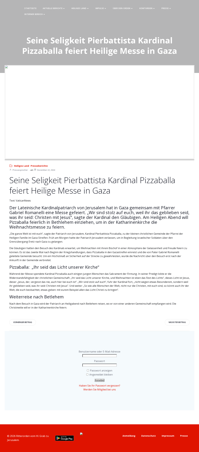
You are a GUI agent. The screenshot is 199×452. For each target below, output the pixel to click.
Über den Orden (121, 8)
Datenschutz (148, 435)
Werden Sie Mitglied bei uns (99, 389)
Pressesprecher (20, 170)
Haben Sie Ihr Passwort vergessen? (99, 385)
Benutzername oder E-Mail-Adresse (99, 351)
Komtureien (146, 8)
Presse (165, 8)
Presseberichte (39, 165)
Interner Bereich (33, 14)
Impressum (168, 435)
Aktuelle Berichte (52, 8)
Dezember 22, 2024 (46, 170)
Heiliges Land (79, 8)
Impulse (99, 8)
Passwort (99, 361)
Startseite (30, 8)
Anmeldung (129, 435)
